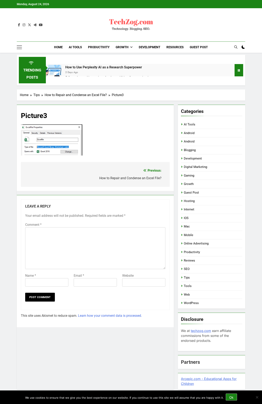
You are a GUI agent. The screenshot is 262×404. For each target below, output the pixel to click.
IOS (186, 218)
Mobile (188, 235)
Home (58, 47)
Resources (175, 47)
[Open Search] (235, 47)
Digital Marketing (195, 167)
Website (128, 276)
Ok (231, 397)
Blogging (190, 150)
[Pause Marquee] (239, 70)
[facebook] (19, 25)
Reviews (189, 260)
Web (187, 294)
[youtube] (41, 25)
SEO (187, 269)
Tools (188, 286)
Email (79, 276)
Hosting (189, 201)
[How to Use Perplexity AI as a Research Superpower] (53, 72)
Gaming (189, 175)
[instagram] (24, 25)
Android (189, 133)
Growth (122, 47)
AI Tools (75, 47)
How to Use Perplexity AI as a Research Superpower (103, 67)
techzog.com (201, 331)
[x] (29, 25)
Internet (189, 209)
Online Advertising (196, 243)
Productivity (99, 47)
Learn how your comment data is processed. (110, 316)
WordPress (191, 303)
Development (149, 47)
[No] (257, 397)
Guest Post (199, 47)
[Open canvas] (19, 47)
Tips (187, 277)
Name (30, 276)
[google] (35, 25)
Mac (187, 226)
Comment (33, 225)
